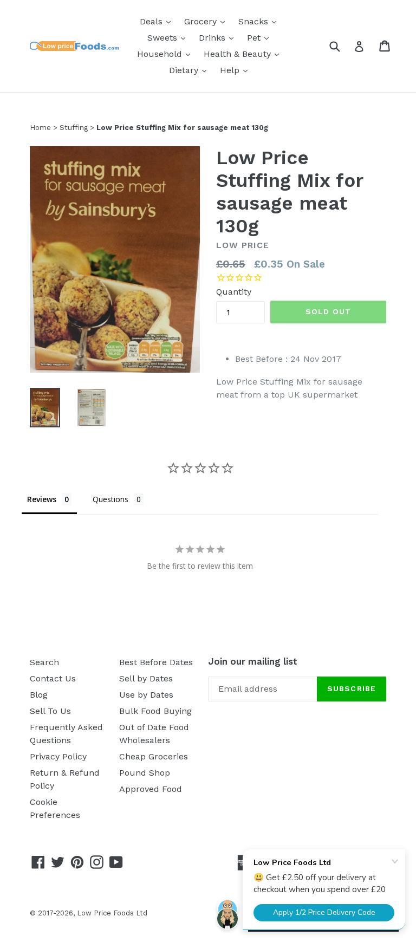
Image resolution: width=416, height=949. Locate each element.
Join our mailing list (252, 661)
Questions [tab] (110, 499)
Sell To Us (50, 711)
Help (236, 69)
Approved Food (150, 789)
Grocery (207, 21)
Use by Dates (146, 695)
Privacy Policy (58, 756)
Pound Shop (144, 773)
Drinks (219, 37)
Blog (39, 695)
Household (166, 53)
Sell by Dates (146, 678)
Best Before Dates (156, 662)
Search (44, 662)
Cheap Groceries (153, 756)
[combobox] (341, 46)
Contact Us (53, 678)
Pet (260, 37)
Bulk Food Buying (155, 711)
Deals (158, 21)
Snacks (260, 21)
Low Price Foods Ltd (112, 913)
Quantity (233, 292)
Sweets (169, 37)
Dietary (190, 69)
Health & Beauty (244, 53)
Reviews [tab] (41, 499)
